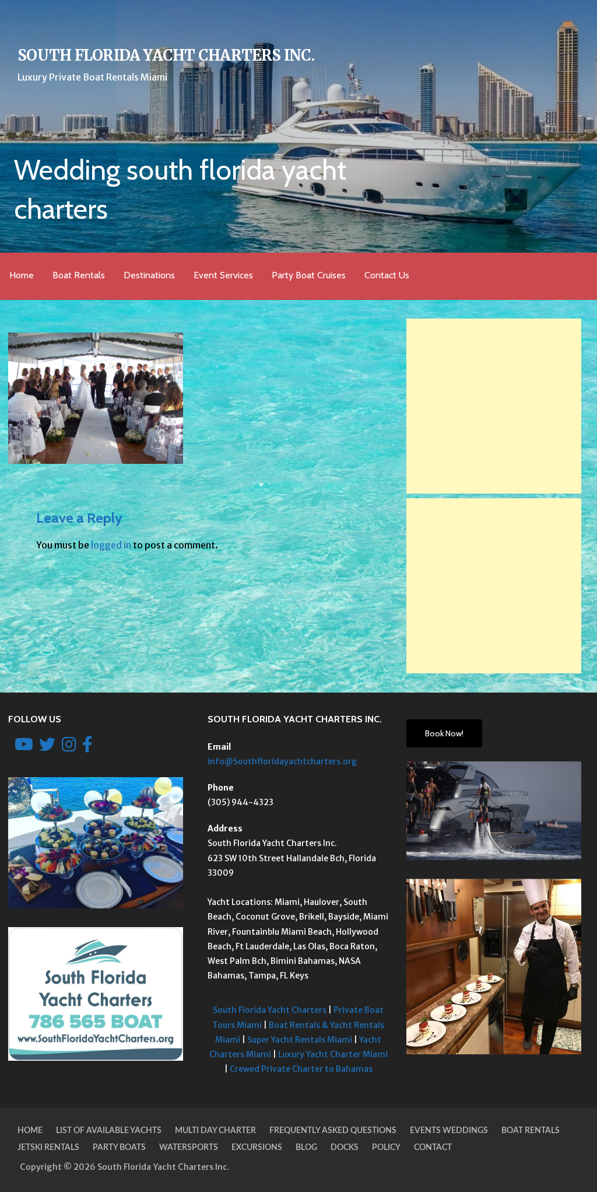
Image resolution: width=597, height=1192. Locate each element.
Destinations (149, 275)
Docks (345, 1148)
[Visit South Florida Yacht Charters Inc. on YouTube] (24, 747)
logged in (111, 545)
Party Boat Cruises (309, 275)
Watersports (188, 1148)
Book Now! (444, 733)
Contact (433, 1148)
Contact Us (386, 275)
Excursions (256, 1148)
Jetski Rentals (48, 1148)
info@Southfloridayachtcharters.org (282, 761)
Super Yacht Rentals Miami (299, 1039)
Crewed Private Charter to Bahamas (301, 1069)
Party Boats (119, 1148)
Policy (386, 1148)
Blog (306, 1148)
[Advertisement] (493, 406)
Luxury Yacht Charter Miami (333, 1054)
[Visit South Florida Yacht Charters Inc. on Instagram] (69, 747)
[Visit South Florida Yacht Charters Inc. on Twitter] (47, 747)
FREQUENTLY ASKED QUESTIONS (332, 1131)
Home (21, 275)
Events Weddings (449, 1131)
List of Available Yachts (108, 1131)
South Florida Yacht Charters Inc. (165, 55)
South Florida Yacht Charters (269, 1010)
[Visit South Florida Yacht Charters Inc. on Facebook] (87, 747)
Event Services (223, 275)
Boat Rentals (78, 275)
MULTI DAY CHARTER (215, 1131)
